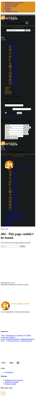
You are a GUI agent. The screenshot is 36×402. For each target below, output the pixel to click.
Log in (19, 113)
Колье (26, 134)
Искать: (3, 30)
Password (8, 109)
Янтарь (26, 125)
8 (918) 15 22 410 (17, 23)
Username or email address (14, 103)
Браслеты (27, 127)
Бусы (25, 132)
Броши (26, 129)
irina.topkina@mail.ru (27, 339)
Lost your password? (11, 116)
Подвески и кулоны (11, 138)
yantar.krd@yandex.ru (13, 339)
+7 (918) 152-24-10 (12, 341)
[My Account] (2, 35)
